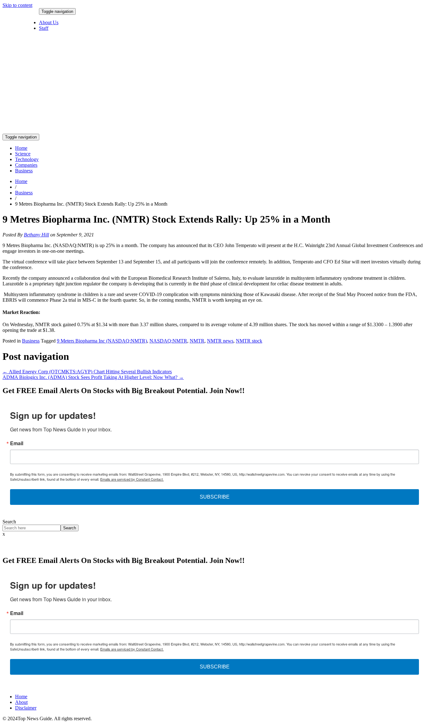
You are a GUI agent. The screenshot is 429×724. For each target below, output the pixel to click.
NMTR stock (249, 340)
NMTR (197, 340)
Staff (43, 28)
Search (9, 521)
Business (24, 170)
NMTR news (220, 340)
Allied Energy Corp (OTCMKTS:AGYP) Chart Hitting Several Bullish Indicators (87, 371)
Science (22, 153)
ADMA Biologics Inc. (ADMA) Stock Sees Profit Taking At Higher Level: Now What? (93, 377)
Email (16, 443)
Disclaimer (25, 707)
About (21, 702)
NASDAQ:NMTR (168, 340)
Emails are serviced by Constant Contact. (132, 479)
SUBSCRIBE (215, 497)
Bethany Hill (36, 234)
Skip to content (17, 5)
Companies (26, 165)
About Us (48, 22)
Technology (27, 159)
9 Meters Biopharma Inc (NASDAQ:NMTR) (102, 340)
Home (21, 148)
